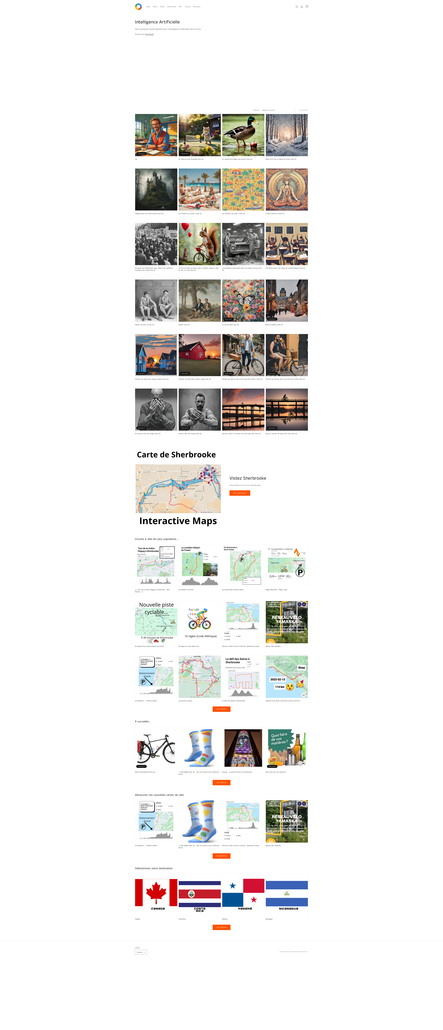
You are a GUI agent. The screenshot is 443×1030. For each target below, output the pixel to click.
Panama (224, 919)
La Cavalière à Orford (186, 590)
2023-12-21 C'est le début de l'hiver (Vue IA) (281, 159)
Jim (136, 159)
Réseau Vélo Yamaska (273, 646)
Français (139, 952)
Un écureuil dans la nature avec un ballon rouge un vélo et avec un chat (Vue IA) (199, 269)
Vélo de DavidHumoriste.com (145, 772)
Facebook (149, 34)
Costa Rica (182, 919)
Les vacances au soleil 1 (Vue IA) (233, 214)
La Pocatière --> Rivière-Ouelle (146, 701)
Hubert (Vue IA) (184, 325)
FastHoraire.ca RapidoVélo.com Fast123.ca (295, 951)
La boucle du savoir (185, 701)
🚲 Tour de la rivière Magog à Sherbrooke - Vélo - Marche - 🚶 (153, 591)
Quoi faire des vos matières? (276, 772)
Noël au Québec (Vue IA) (274, 325)
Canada (137, 919)
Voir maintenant (240, 493)
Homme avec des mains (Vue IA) (190, 434)
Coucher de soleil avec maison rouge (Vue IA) (195, 379)
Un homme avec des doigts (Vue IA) (148, 434)
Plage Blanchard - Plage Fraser (277, 590)
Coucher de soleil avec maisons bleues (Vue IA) (152, 379)
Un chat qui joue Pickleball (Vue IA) (191, 159)
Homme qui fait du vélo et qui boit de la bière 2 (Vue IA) (242, 379)
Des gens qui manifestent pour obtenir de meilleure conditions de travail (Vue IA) (154, 269)
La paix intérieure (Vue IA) (275, 214)
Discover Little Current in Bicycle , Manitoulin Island (240, 646)
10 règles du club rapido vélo (189, 646)
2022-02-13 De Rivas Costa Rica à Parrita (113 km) (283, 701)
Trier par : (256, 110)
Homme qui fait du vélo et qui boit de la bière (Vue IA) (285, 379)
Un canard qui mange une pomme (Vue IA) (237, 159)
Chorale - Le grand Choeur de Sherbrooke (237, 772)
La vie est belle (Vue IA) (230, 325)
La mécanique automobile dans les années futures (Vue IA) (242, 269)
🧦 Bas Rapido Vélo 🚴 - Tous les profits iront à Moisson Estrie (199, 773)
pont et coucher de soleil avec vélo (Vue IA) (281, 434)
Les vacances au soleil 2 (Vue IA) (190, 214)
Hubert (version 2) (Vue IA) (144, 325)
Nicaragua (269, 919)
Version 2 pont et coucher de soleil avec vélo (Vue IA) (241, 434)
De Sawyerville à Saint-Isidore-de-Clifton (149, 646)
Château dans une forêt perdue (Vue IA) (149, 214)
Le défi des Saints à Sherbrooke (233, 701)
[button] (296, 6)
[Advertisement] (69, 995)
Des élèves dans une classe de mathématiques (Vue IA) (285, 268)
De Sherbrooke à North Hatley (233, 590)
